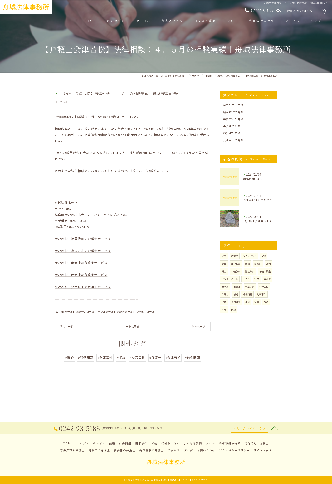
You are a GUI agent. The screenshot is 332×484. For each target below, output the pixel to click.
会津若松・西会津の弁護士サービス (81, 275)
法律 (256, 301)
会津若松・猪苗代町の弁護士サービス (83, 238)
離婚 (235, 294)
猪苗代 (234, 256)
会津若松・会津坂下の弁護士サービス (83, 287)
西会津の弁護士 (126, 312)
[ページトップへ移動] (274, 428)
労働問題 (247, 294)
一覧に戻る (132, 326)
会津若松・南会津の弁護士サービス (81, 262)
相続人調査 (265, 271)
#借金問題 (192, 357)
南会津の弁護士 (107, 312)
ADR (263, 256)
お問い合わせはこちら (301, 11)
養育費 (267, 279)
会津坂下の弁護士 (146, 312)
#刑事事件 (105, 357)
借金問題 (250, 286)
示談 (247, 263)
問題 (233, 309)
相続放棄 (236, 271)
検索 (224, 256)
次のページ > (200, 326)
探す (256, 279)
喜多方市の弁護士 (86, 312)
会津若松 (264, 286)
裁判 (268, 263)
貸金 (224, 271)
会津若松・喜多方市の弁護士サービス (83, 251)
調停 (224, 263)
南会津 (237, 286)
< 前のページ (65, 326)
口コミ (246, 279)
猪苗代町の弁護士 (65, 312)
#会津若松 (173, 357)
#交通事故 (137, 357)
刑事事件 (261, 294)
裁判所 (225, 286)
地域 (224, 309)
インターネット (230, 279)
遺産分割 (250, 271)
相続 (224, 301)
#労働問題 (85, 357)
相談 (247, 301)
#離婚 (69, 357)
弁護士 (225, 294)
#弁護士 (155, 357)
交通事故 (236, 301)
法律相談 (236, 263)
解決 (266, 301)
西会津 (257, 263)
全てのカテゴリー (235, 105)
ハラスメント (250, 256)
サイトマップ (263, 450)
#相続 (121, 357)
